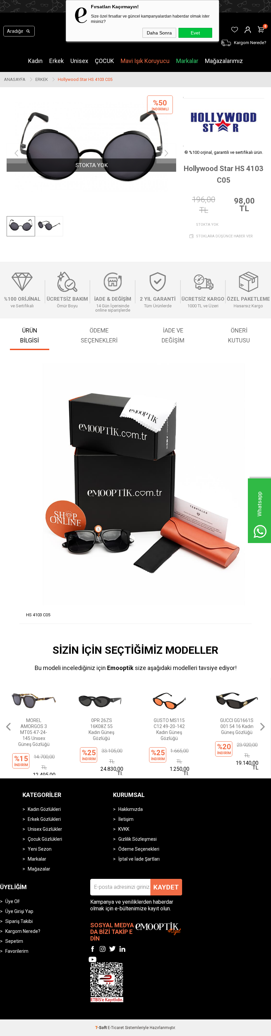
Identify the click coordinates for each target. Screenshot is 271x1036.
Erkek (56, 60)
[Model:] (223, 122)
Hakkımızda (130, 809)
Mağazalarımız (224, 60)
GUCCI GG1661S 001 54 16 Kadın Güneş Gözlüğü (169, 726)
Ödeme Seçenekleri (138, 849)
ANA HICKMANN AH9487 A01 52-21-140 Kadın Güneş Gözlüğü (237, 729)
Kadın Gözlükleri (44, 809)
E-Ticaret (116, 1027)
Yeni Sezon (40, 849)
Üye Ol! (12, 901)
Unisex (79, 60)
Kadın (35, 60)
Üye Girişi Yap (19, 911)
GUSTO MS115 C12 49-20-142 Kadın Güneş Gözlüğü (101, 729)
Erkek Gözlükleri (44, 819)
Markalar (187, 60)
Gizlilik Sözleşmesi (137, 839)
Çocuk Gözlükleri (45, 839)
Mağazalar (39, 869)
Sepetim (14, 941)
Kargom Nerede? (22, 931)
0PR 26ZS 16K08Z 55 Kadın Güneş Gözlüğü (34, 729)
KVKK (123, 829)
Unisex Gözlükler (45, 829)
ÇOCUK (104, 60)
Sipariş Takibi (19, 921)
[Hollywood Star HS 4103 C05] (91, 153)
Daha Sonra (159, 32)
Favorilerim (16, 951)
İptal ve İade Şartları (139, 859)
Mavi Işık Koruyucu (145, 60)
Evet (195, 32)
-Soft (101, 1027)
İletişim (126, 819)
